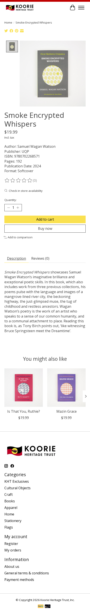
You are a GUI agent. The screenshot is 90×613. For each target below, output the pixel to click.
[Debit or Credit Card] (47, 606)
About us (11, 566)
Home (8, 22)
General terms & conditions (26, 573)
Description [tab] (16, 258)
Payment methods (19, 579)
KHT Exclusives (16, 481)
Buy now (45, 228)
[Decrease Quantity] (8, 208)
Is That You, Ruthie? (23, 411)
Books (9, 501)
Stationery (12, 520)
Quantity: (10, 200)
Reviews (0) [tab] (40, 258)
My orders (12, 550)
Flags (8, 527)
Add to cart (45, 219)
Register (11, 543)
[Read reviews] (18, 180)
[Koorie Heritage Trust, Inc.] (19, 7)
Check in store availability (26, 191)
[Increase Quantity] (18, 208)
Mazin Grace (66, 411)
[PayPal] (40, 606)
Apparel (10, 507)
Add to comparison (20, 237)
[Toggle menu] (81, 7)
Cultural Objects (17, 488)
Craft (8, 494)
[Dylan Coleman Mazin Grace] (66, 387)
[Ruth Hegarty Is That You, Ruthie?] (23, 387)
